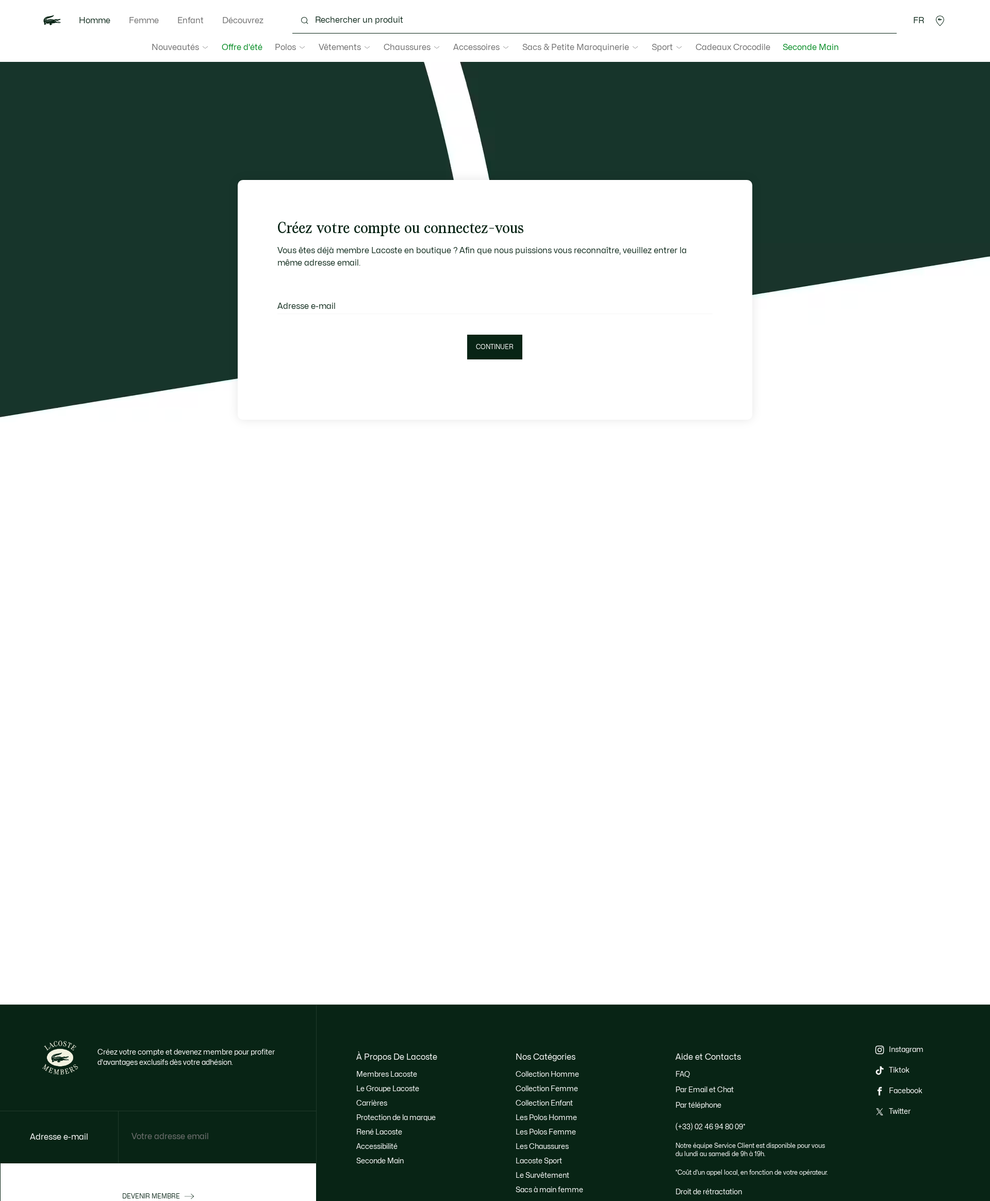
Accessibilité (377, 1146)
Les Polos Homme (546, 1117)
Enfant (190, 21)
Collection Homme (547, 1074)
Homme (94, 21)
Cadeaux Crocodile (733, 47)
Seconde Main (811, 47)
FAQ (682, 1074)
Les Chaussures (542, 1146)
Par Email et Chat (704, 1090)
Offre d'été (242, 47)
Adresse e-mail (306, 306)
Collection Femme (547, 1088)
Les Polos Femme (546, 1132)
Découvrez (242, 21)
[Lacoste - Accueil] (52, 20)
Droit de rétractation (708, 1192)
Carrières (371, 1103)
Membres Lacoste (386, 1074)
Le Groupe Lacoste (387, 1088)
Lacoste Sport (539, 1161)
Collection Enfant (544, 1103)
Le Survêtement (542, 1175)
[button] (940, 21)
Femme (144, 21)
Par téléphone (698, 1105)
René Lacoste (379, 1132)
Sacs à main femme (549, 1190)
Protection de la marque (396, 1117)
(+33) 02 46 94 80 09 (710, 1127)
